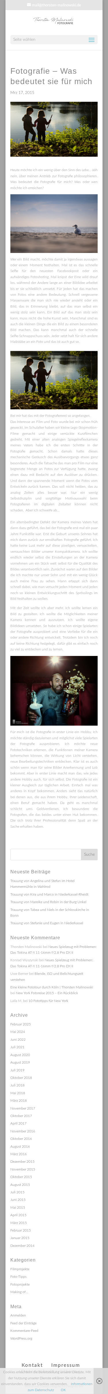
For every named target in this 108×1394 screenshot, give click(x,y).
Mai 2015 (17, 1207)
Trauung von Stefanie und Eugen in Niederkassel (46, 923)
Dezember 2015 (22, 1161)
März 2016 (18, 1154)
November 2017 (22, 1108)
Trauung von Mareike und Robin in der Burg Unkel (48, 902)
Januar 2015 (19, 1238)
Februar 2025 (20, 1024)
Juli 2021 (17, 1047)
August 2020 (20, 1055)
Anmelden (18, 1315)
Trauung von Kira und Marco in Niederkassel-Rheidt (49, 894)
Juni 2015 (18, 1199)
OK (63, 1390)
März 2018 (18, 1100)
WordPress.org (21, 1338)
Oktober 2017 (21, 1116)
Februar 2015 (20, 1230)
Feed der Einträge (23, 1323)
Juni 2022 (18, 1039)
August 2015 (20, 1184)
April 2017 (18, 1123)
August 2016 (20, 1146)
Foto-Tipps (18, 1276)
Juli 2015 (17, 1192)
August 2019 (20, 1062)
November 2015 (22, 1169)
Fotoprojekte (20, 1284)
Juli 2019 (17, 1070)
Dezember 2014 (22, 1245)
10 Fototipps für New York (48, 1001)
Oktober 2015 (21, 1177)
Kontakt (32, 1365)
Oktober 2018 (21, 1077)
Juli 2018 (17, 1085)
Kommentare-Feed (24, 1330)
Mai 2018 (17, 1093)
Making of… (19, 1292)
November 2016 (22, 1131)
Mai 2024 (17, 1032)
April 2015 (18, 1215)
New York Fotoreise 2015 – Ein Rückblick (47, 993)
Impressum (65, 1365)
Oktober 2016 (21, 1138)
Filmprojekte (19, 1269)
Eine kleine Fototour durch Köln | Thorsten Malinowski (51, 987)
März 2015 (18, 1223)
